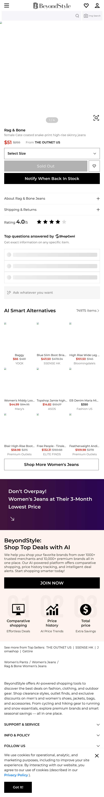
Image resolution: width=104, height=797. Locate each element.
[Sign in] (99, 5)
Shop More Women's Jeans (51, 464)
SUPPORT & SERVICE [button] (22, 724)
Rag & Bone (14, 130)
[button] (88, 5)
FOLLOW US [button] (14, 746)
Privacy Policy (16, 775)
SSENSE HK (84, 647)
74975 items (86, 311)
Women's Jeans (44, 662)
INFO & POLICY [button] (17, 735)
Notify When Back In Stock (52, 178)
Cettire (27, 651)
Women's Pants (16, 662)
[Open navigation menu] (5, 5)
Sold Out (46, 166)
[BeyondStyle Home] (52, 5)
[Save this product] (94, 166)
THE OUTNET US (47, 142)
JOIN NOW (52, 582)
